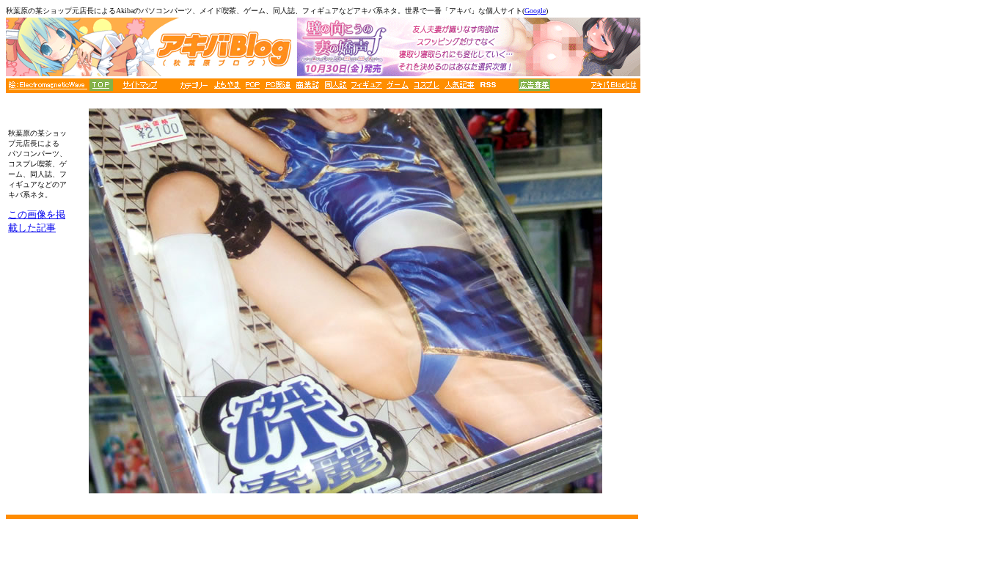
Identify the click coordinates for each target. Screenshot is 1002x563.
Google (535, 11)
